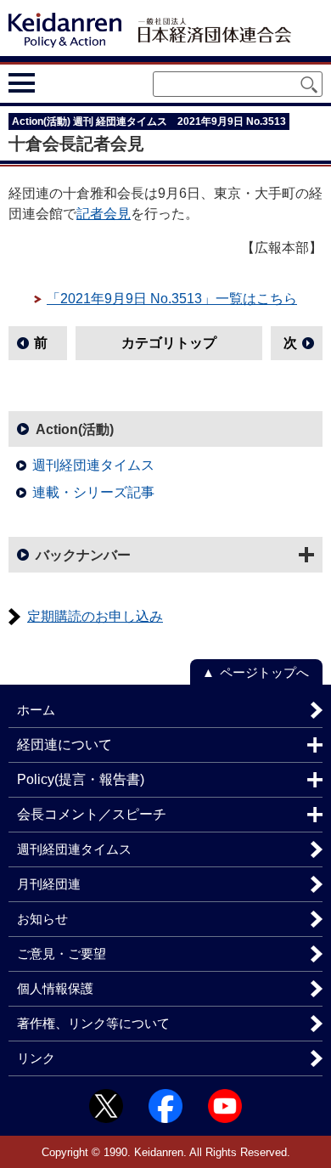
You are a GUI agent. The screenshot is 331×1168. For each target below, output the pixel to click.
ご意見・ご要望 (61, 953)
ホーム (36, 709)
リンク (36, 1058)
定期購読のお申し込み (95, 616)
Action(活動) (75, 429)
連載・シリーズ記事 (93, 492)
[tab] (53, 83)
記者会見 (103, 213)
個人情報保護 (55, 988)
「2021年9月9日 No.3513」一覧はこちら (172, 298)
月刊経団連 (49, 884)
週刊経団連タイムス (93, 465)
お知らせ (42, 918)
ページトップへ (264, 672)
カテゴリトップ (168, 343)
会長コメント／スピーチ (91, 814)
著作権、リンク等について (93, 1023)
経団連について (64, 744)
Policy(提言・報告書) (80, 779)
